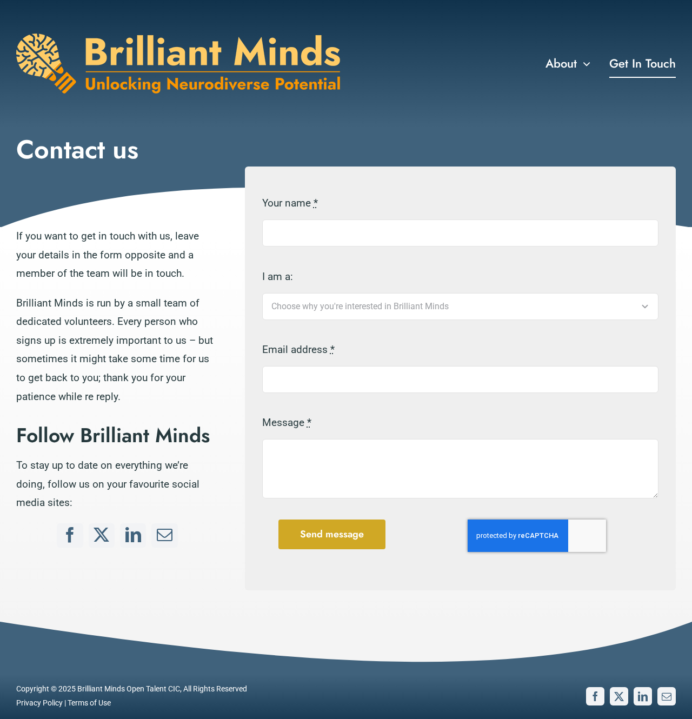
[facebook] (70, 535)
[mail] (164, 535)
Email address (298, 349)
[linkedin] (133, 535)
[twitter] (102, 535)
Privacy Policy (39, 703)
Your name (290, 203)
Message (286, 422)
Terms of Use (89, 703)
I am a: (277, 276)
